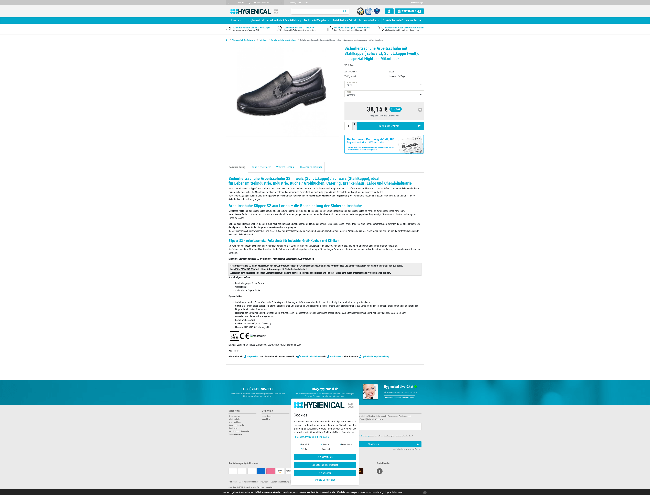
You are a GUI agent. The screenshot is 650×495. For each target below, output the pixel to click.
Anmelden (266, 419)
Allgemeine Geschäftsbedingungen (253, 482)
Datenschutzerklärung (280, 482)
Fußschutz (262, 40)
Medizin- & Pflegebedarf (317, 20)
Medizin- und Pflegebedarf (239, 431)
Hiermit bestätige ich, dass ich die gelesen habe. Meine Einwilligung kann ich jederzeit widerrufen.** (372, 436)
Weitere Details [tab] (285, 167)
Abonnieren (373, 444)
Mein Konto (267, 410)
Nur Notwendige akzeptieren (325, 465)
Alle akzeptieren (325, 457)
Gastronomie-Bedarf (369, 20)
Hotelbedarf (233, 428)
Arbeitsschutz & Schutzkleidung (284, 20)
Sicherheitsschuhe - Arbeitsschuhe (283, 40)
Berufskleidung (235, 422)
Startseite (233, 482)
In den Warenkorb (388, 126)
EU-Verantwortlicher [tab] (310, 167)
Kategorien (234, 410)
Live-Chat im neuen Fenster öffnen (399, 398)
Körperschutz (253, 356)
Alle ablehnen (325, 473)
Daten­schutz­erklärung (305, 437)
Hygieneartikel (256, 20)
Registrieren (267, 416)
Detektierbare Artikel (344, 20)
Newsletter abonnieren (339, 410)
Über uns (236, 20)
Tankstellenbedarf (393, 20)
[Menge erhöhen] (355, 124)
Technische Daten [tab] (260, 167)
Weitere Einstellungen (325, 479)
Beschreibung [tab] (237, 167)
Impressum (324, 437)
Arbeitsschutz (336, 356)
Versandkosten (414, 20)
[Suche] (345, 11)
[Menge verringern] (355, 128)
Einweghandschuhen (310, 356)
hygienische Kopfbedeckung (375, 356)
